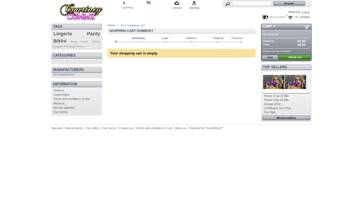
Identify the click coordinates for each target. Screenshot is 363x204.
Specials (56, 128)
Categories (64, 55)
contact (177, 7)
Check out (294, 57)
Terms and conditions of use (71, 98)
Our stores (60, 111)
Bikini (59, 41)
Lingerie (62, 33)
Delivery (58, 90)
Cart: (296, 16)
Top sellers (275, 67)
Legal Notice (61, 94)
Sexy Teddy (79, 41)
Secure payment (64, 107)
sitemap (194, 7)
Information (65, 84)
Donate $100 (272, 104)
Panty (93, 33)
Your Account (277, 16)
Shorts (96, 41)
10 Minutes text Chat (277, 108)
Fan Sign (270, 112)
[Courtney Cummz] (86, 11)
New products (74, 128)
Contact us (126, 128)
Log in (306, 12)
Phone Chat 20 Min (276, 99)
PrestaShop (212, 128)
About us (59, 103)
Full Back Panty (73, 46)
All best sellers (286, 117)
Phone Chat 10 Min (276, 95)
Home (111, 25)
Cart (267, 26)
